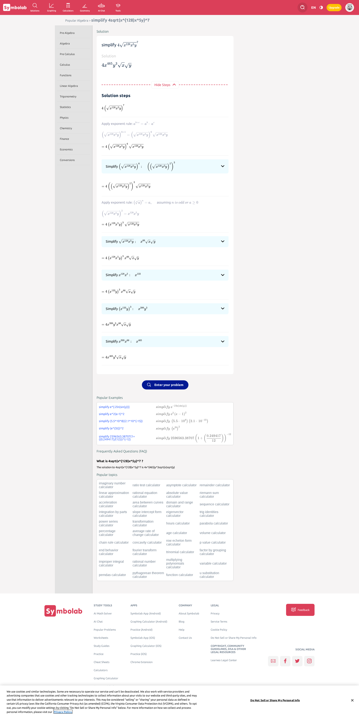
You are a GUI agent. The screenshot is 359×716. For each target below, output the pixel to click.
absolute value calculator (177, 494)
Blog (181, 621)
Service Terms (219, 621)
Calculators (101, 670)
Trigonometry (68, 96)
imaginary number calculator (112, 485)
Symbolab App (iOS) (142, 637)
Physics (64, 117)
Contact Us (185, 637)
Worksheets (101, 637)
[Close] (352, 700)
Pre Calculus (67, 54)
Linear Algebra (69, 85)
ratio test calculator (146, 485)
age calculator (176, 533)
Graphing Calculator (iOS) (145, 645)
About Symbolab (189, 613)
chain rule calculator (114, 542)
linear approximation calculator (114, 494)
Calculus (65, 64)
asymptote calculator (181, 485)
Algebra (65, 43)
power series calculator (108, 523)
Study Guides (101, 645)
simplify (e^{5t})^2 (111, 428)
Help (181, 629)
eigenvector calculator (174, 513)
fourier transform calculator (144, 552)
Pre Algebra (67, 32)
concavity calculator (147, 542)
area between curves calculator (148, 504)
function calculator (179, 575)
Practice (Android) (141, 629)
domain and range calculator (179, 504)
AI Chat (98, 621)
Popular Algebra (76, 20)
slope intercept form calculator (147, 513)
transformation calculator (143, 523)
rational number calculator (144, 563)
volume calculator (213, 533)
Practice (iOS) (138, 654)
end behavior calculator (108, 552)
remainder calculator (215, 485)
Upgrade (334, 7)
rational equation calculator (145, 494)
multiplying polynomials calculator (175, 563)
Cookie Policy (219, 629)
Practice (98, 654)
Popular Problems (105, 629)
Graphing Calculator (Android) (148, 621)
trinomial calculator (180, 552)
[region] (179, 700)
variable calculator (213, 563)
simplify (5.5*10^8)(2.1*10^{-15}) (121, 421)
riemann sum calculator (209, 494)
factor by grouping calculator (213, 552)
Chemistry (66, 128)
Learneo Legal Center (224, 660)
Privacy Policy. (63, 711)
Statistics (65, 107)
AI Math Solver (103, 613)
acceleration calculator (108, 504)
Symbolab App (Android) (145, 613)
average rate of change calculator (146, 533)
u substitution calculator (209, 574)
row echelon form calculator (179, 542)
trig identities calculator (209, 513)
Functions (65, 75)
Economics (66, 149)
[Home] (63, 610)
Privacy (215, 613)
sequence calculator (214, 504)
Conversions (67, 159)
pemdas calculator (112, 575)
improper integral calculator (111, 563)
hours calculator (178, 523)
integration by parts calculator (113, 513)
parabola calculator (214, 523)
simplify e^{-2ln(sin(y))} (114, 406)
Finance (64, 138)
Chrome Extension (141, 662)
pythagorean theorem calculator (148, 574)
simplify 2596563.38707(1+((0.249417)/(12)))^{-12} (117, 438)
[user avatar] (349, 7)
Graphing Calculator (106, 678)
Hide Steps (162, 85)
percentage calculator (107, 533)
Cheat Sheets (101, 662)
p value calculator (213, 542)
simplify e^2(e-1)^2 (111, 414)
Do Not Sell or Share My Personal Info (234, 637)
